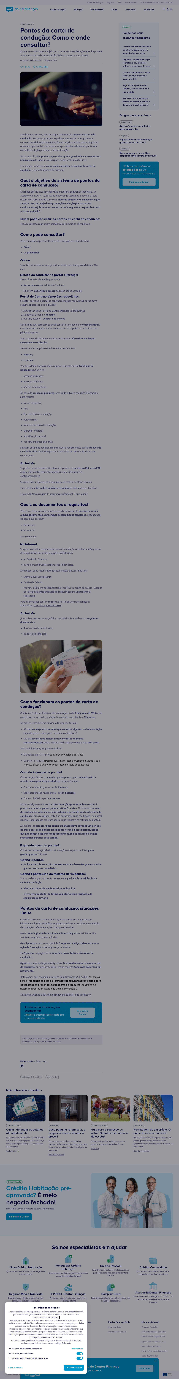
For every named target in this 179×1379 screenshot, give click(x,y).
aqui (57, 1317)
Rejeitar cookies (15, 1368)
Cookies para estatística (22, 1353)
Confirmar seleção (74, 1368)
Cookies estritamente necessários (27, 1349)
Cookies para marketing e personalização (30, 1358)
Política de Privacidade (53, 1337)
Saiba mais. (66, 1343)
